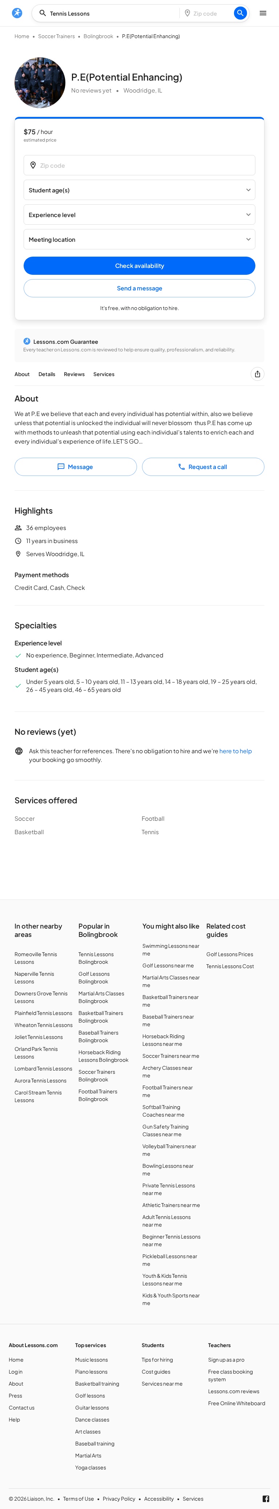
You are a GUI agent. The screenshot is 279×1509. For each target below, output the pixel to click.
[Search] (240, 13)
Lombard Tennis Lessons (43, 1068)
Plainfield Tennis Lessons (43, 1013)
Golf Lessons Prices (229, 954)
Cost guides (156, 1371)
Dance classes (92, 1419)
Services (103, 374)
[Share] (257, 374)
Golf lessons (90, 1395)
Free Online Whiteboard (236, 1403)
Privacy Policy (119, 1498)
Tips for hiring (157, 1359)
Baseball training (94, 1443)
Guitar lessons (92, 1407)
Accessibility (159, 1498)
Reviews (74, 374)
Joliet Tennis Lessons (39, 1036)
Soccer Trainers (56, 36)
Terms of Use (78, 1498)
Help (14, 1419)
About (22, 374)
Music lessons (91, 1359)
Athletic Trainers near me (171, 1205)
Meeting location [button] (52, 239)
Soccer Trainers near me (170, 1055)
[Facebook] (266, 1498)
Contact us (22, 1407)
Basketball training (97, 1383)
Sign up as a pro (226, 1359)
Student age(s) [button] (49, 190)
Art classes (88, 1431)
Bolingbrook (98, 36)
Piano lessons (91, 1371)
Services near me (162, 1383)
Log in (16, 1371)
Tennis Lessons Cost (230, 966)
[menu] (17, 13)
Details (47, 374)
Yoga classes (90, 1467)
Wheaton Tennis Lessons (44, 1024)
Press (15, 1395)
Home (22, 36)
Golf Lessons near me (168, 965)
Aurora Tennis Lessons (40, 1080)
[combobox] (108, 13)
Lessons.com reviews (233, 1391)
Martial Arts (88, 1455)
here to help (235, 751)
